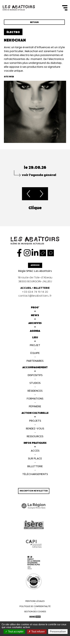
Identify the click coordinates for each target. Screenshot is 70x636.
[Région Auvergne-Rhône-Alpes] (33, 506)
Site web (9, 77)
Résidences (35, 390)
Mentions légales (35, 601)
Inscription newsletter (34, 491)
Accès (35, 450)
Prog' (35, 307)
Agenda (35, 331)
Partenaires (35, 361)
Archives (35, 323)
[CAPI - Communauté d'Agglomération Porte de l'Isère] (33, 544)
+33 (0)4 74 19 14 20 (35, 292)
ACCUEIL (26, 288)
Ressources (35, 436)
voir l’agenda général (39, 175)
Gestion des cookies (35, 611)
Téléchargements (35, 474)
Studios (35, 383)
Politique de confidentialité (35, 606)
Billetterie (35, 466)
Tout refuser (38, 631)
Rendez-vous (35, 428)
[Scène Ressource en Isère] (33, 581)
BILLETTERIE (42, 288)
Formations (35, 398)
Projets (35, 420)
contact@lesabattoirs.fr (35, 295)
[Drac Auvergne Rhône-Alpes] (33, 562)
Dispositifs (35, 375)
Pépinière (35, 406)
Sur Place (35, 458)
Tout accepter (15, 631)
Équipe (35, 353)
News (35, 315)
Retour (34, 22)
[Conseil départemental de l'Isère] (33, 525)
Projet (35, 345)
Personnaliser (58, 631)
